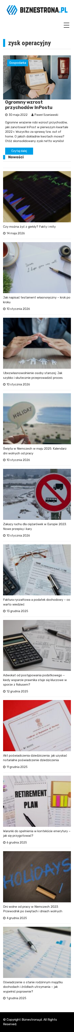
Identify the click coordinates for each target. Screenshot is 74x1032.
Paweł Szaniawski (46, 115)
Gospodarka (17, 63)
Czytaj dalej (19, 151)
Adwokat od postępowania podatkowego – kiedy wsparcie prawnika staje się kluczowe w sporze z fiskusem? (35, 679)
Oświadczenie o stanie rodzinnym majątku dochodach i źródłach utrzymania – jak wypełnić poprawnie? (33, 986)
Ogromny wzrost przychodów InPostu (28, 104)
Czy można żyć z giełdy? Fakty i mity (29, 227)
